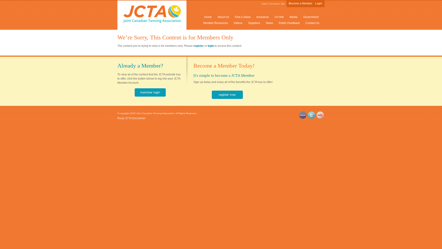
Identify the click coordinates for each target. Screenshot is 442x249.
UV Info (279, 17)
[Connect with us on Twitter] (311, 117)
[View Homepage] (152, 22)
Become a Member (300, 3)
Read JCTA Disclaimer (131, 118)
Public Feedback (289, 23)
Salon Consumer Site (273, 3)
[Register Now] (227, 98)
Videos (238, 23)
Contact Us (312, 23)
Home (208, 17)
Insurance (262, 17)
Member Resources (215, 23)
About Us (223, 17)
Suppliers (254, 23)
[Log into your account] (150, 95)
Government (311, 17)
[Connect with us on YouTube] (320, 117)
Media (293, 17)
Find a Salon (243, 17)
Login (318, 3)
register (198, 45)
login (211, 45)
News (269, 23)
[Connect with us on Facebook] (302, 117)
